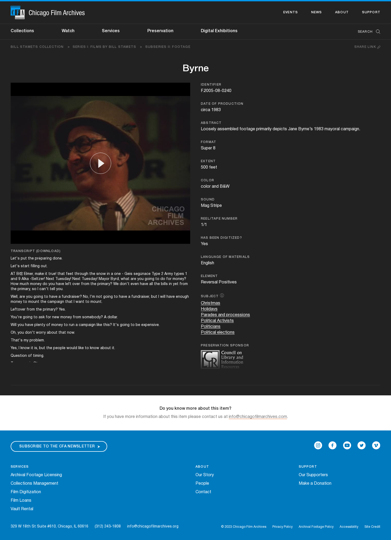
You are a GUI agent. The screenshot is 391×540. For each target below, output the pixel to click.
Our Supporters (313, 475)
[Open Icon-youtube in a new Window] (347, 445)
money (35, 284)
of (48, 325)
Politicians (211, 327)
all (151, 284)
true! (52, 274)
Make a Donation (315, 483)
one (117, 274)
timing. (38, 356)
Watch (68, 31)
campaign (55, 302)
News (316, 12)
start (25, 266)
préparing (43, 258)
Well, (14, 297)
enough (182, 297)
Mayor (104, 279)
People (202, 483)
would (71, 348)
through (81, 274)
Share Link (365, 46)
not (99, 297)
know (25, 348)
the (31, 258)
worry (41, 332)
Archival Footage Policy (316, 526)
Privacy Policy (282, 526)
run (71, 325)
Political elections (218, 332)
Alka (25, 279)
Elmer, (29, 274)
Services (111, 31)
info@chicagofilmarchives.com (258, 417)
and (14, 279)
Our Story (205, 475)
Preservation (160, 31)
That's (17, 340)
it (46, 274)
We (116, 284)
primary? (104, 284)
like (99, 325)
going (149, 279)
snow (101, 274)
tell (52, 289)
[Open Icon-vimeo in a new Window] (376, 445)
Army (168, 274)
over (76, 284)
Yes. (62, 309)
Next (50, 279)
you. (59, 289)
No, (86, 297)
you (140, 279)
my (26, 340)
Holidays (209, 309)
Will (13, 325)
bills (164, 284)
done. (58, 258)
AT (13, 274)
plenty (39, 325)
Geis (128, 274)
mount (33, 302)
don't (125, 284)
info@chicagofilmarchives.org (152, 526)
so (34, 289)
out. (44, 266)
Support (371, 12)
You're (16, 317)
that (61, 274)
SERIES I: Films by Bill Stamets (108, 46)
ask (42, 317)
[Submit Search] (376, 32)
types (179, 274)
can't (44, 289)
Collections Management (34, 483)
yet (175, 284)
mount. (96, 302)
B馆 (19, 274)
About (342, 12)
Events (290, 12)
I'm (92, 297)
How (15, 284)
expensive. (150, 325)
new (55, 317)
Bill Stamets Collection (40, 46)
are (133, 279)
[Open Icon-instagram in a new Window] (318, 445)
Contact (203, 492)
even (135, 284)
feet (69, 274)
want (80, 302)
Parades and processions (225, 315)
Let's (15, 258)
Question (19, 356)
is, (36, 348)
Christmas (210, 303)
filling (35, 266)
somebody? (92, 317)
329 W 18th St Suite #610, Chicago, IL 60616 (49, 526)
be (138, 325)
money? (179, 279)
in (108, 274)
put (24, 258)
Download (48, 251)
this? (107, 325)
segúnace (142, 274)
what (125, 279)
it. (113, 348)
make (39, 274)
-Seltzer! (37, 279)
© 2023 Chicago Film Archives (243, 526)
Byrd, (115, 279)
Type (156, 274)
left (68, 284)
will (162, 297)
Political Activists (217, 321)
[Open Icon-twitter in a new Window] (361, 445)
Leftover (18, 309)
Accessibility (349, 526)
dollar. (112, 317)
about (52, 332)
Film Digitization (26, 492)
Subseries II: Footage (167, 46)
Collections (22, 31)
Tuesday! (63, 279)
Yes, (14, 348)
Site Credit (372, 526)
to (157, 279)
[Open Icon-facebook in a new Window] (332, 445)
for (169, 279)
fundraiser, (140, 297)
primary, (24, 289)
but (154, 297)
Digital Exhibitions (219, 31)
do (162, 279)
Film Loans (21, 501)
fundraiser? (72, 297)
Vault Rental (22, 509)
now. (71, 332)
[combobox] (366, 32)
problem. (37, 340)
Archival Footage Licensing (36, 475)
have (60, 284)
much (24, 284)
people (59, 348)
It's (116, 325)
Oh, (13, 332)
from (85, 284)
